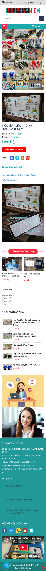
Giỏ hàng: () (39, 26)
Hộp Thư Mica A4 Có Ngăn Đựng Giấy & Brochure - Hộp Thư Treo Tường (26, 322)
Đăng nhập (29, 3)
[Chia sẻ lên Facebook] (12, 158)
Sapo (28, 568)
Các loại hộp (7, 298)
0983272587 (29, 462)
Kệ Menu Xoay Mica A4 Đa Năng (26, 365)
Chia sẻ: (5, 158)
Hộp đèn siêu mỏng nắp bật (34, 275)
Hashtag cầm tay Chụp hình (19, 499)
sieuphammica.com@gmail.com (20, 465)
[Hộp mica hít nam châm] (7, 347)
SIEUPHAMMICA (13, 486)
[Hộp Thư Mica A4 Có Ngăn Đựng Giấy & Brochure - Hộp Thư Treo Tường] (7, 322)
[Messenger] (11, 530)
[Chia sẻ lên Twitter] (17, 158)
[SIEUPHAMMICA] (23, 10)
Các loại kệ (6, 301)
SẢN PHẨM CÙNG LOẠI (23, 251)
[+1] (28, 158)
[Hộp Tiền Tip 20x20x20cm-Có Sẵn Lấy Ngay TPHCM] (7, 356)
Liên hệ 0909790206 (14, 150)
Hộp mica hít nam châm (23, 345)
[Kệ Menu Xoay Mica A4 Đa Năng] (7, 367)
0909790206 (10, 2)
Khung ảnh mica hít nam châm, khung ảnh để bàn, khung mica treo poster (12, 274)
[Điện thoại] (18, 530)
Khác (4, 304)
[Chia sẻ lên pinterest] (22, 158)
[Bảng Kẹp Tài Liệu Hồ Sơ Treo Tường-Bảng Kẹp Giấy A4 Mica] (7, 336)
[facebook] (4, 530)
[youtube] (24, 530)
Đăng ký (40, 3)
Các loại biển (7, 295)
